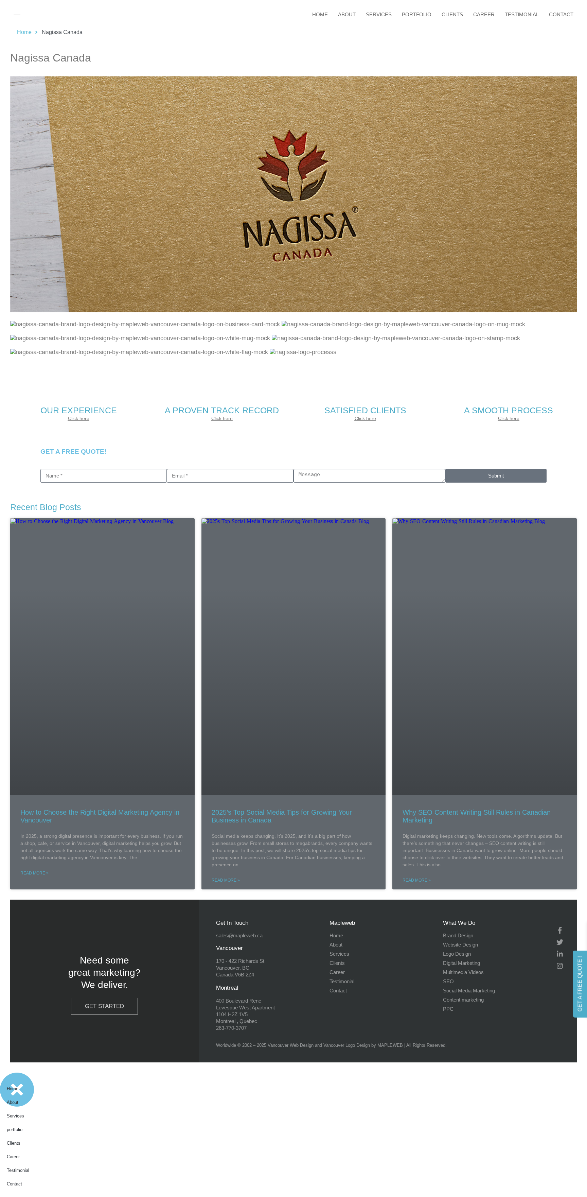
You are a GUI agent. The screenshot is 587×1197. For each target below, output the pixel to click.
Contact (561, 14)
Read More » (34, 873)
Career (484, 14)
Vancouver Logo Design (346, 1045)
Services (379, 14)
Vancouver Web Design (291, 1045)
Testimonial (522, 14)
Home (320, 14)
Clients (452, 14)
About (347, 14)
